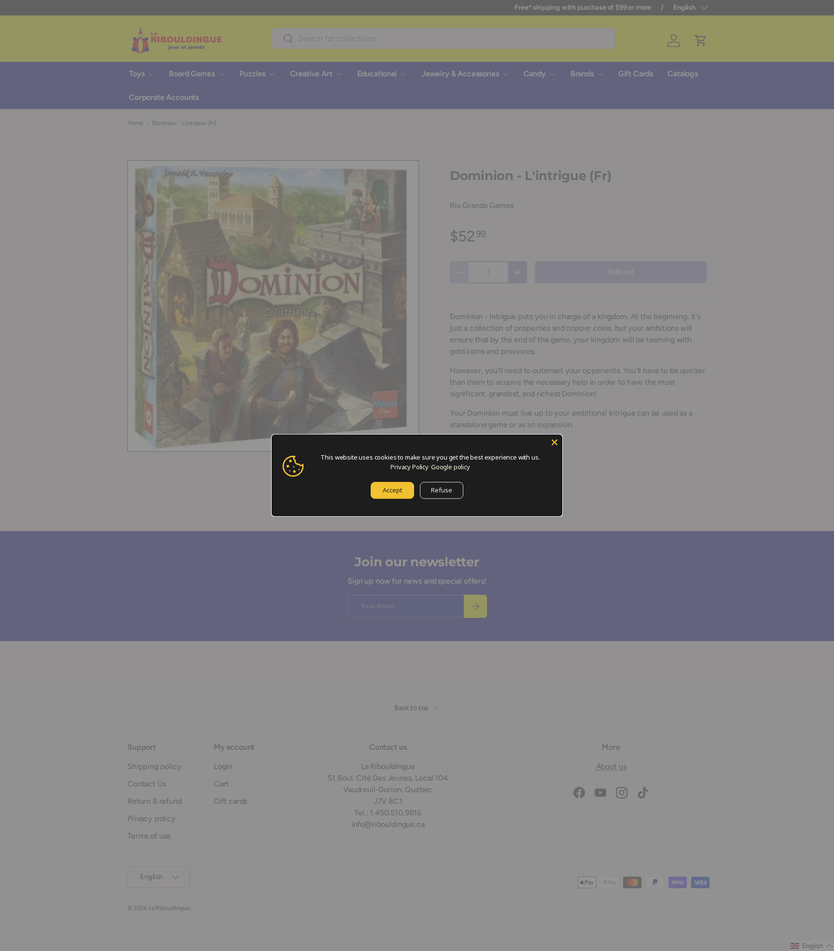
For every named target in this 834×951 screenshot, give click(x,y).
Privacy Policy (409, 466)
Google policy (450, 466)
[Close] (554, 442)
